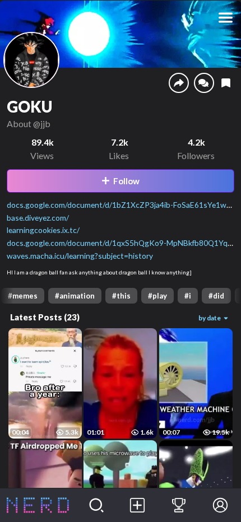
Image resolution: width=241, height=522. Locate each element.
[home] (38, 505)
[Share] (179, 83)
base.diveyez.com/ (38, 217)
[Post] (138, 505)
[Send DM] (204, 83)
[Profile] (220, 505)
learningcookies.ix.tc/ (43, 230)
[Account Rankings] (179, 505)
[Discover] (96, 505)
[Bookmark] (225, 83)
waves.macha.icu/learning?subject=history (80, 255)
